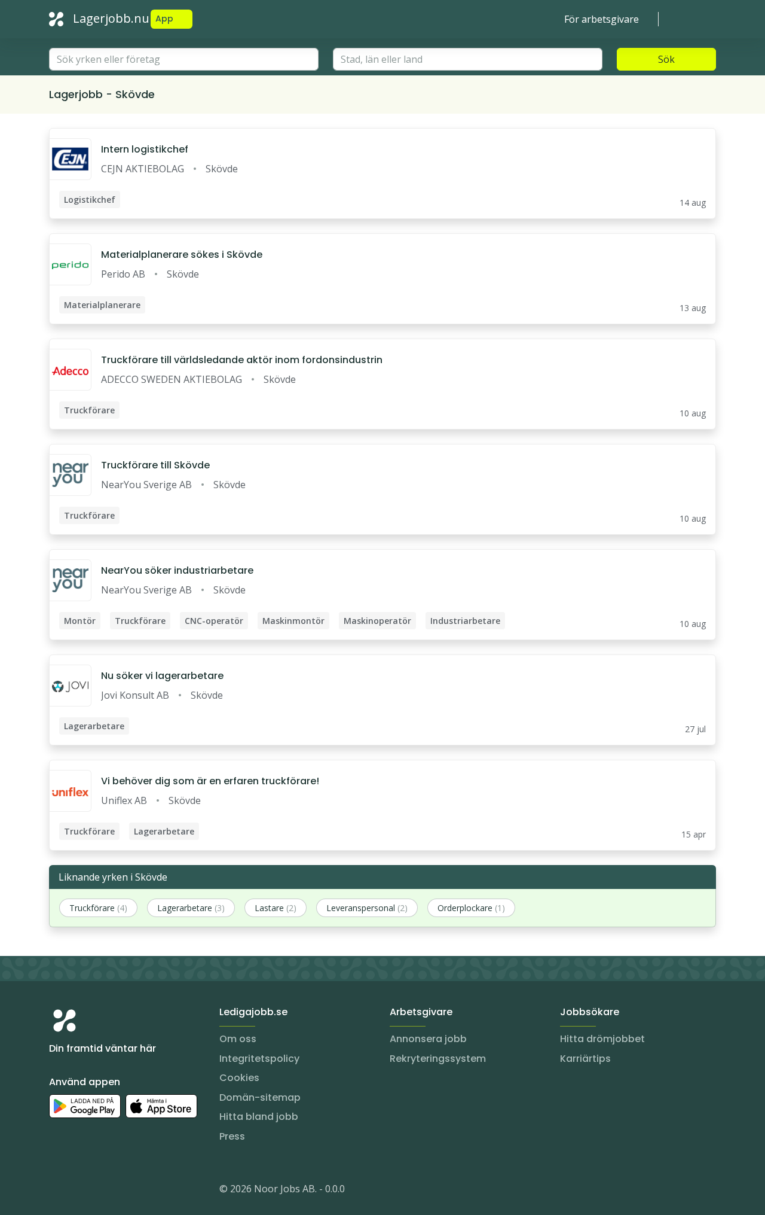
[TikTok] (130, 1191)
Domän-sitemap (260, 1097)
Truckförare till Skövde (155, 465)
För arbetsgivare (601, 19)
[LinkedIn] (82, 1191)
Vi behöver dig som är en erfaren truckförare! (210, 781)
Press (232, 1136)
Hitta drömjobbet (602, 1039)
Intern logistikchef (144, 149)
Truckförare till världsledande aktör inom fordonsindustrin (241, 360)
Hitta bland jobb (258, 1116)
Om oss (237, 1039)
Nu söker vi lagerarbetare (162, 676)
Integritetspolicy (259, 1058)
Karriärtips (585, 1058)
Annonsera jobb (428, 1039)
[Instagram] (58, 1191)
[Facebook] (106, 1191)
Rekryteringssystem (438, 1058)
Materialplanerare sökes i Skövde (181, 254)
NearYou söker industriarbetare (177, 570)
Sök (666, 59)
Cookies (239, 1078)
